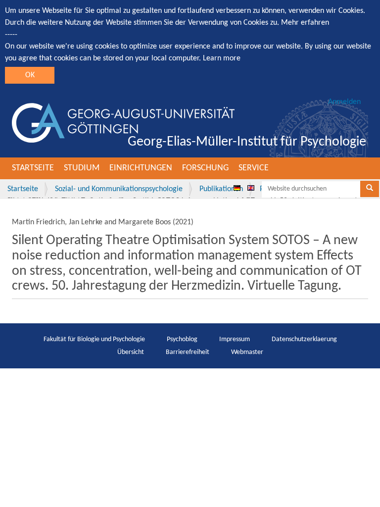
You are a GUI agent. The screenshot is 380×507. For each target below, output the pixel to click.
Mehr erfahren (305, 23)
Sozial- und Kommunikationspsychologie (119, 189)
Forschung (205, 168)
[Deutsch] (237, 188)
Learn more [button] (221, 58)
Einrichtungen (140, 168)
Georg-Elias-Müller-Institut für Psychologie (247, 142)
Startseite (33, 168)
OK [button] (30, 75)
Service (253, 168)
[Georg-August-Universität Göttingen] (123, 123)
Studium (81, 168)
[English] (250, 188)
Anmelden (344, 102)
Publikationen (221, 189)
